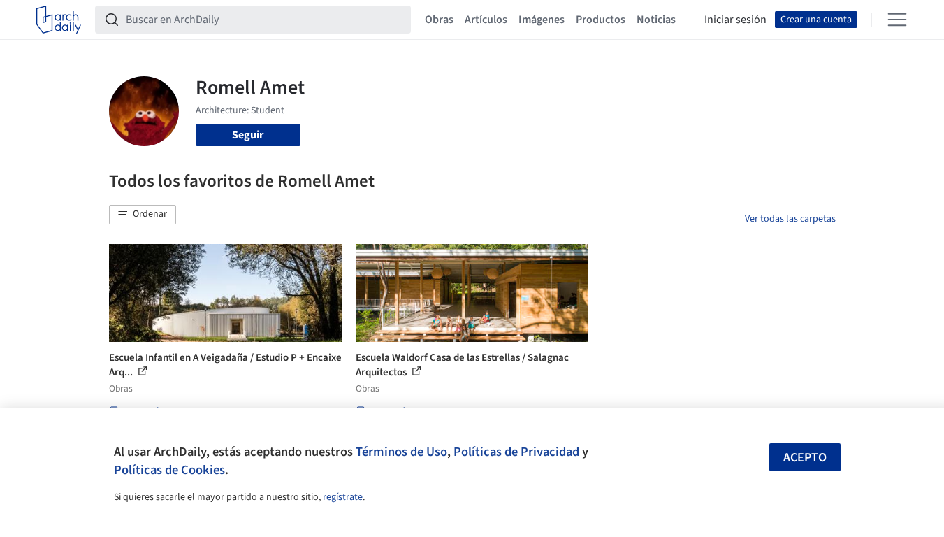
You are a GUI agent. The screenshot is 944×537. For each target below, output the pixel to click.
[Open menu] (897, 19)
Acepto (805, 457)
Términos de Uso (401, 452)
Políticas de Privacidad (516, 452)
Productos (600, 19)
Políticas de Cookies (169, 470)
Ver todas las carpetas (790, 219)
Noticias (656, 19)
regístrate (343, 497)
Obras (439, 19)
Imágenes (541, 19)
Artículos (486, 19)
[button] (142, 214)
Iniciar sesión (735, 19)
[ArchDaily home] (58, 20)
